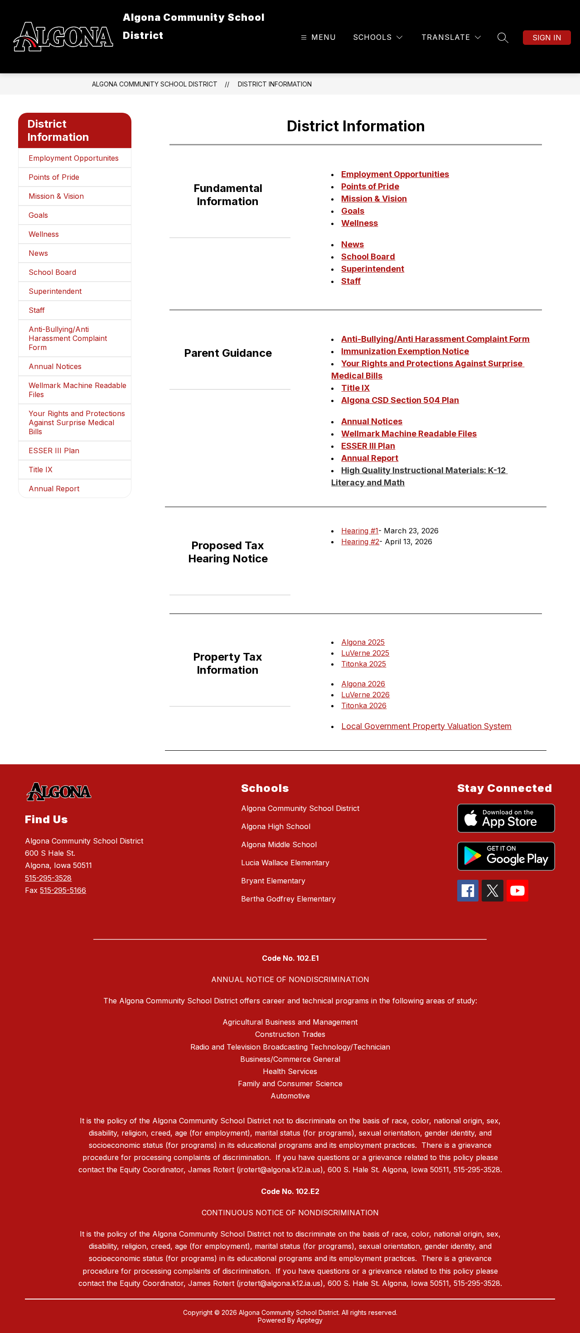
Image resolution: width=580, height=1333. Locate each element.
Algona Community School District (155, 84)
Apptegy (310, 1320)
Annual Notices (55, 366)
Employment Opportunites (74, 158)
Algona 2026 (363, 683)
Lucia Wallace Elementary (285, 862)
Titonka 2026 (364, 705)
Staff (37, 310)
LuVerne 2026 (365, 694)
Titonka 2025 (363, 663)
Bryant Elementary (273, 880)
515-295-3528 (48, 877)
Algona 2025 (363, 642)
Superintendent (55, 291)
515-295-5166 (63, 890)
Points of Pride (54, 177)
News (38, 253)
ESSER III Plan (54, 450)
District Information (275, 84)
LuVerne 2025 (365, 652)
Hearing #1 (359, 530)
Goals (38, 215)
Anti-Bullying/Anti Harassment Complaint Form (68, 338)
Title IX (41, 469)
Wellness (44, 234)
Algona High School (275, 826)
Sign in (546, 37)
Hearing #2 (360, 541)
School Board (52, 272)
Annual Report (54, 488)
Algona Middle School (279, 844)
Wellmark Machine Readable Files (77, 390)
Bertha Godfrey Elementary (288, 898)
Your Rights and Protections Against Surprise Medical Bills (77, 422)
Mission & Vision (56, 196)
